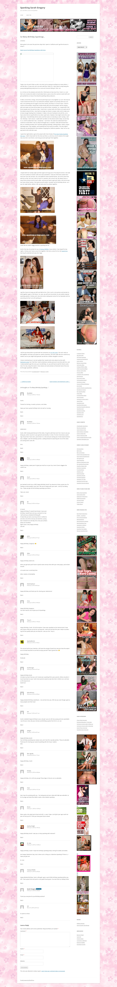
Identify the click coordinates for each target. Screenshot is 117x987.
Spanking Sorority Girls (82, 481)
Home (21, 15)
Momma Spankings (81, 428)
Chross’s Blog (80, 372)
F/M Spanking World (81, 380)
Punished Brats (80, 470)
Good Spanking (80, 460)
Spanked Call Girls (81, 475)
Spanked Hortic (80, 403)
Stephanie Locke (24, 362)
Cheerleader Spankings (82, 426)
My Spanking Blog (81, 391)
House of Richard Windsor (83, 384)
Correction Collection (82, 940)
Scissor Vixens (80, 502)
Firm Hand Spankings (82, 517)
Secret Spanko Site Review (83, 925)
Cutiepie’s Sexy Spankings (83, 374)
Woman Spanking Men (82, 531)
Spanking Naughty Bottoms (83, 407)
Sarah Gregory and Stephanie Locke (60, 381)
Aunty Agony (80, 361)
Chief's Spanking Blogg (82, 368)
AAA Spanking (80, 449)
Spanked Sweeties (81, 477)
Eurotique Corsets (81, 944)
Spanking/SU (80, 416)
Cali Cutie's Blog (80, 365)
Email (22, 955)
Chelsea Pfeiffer (31, 870)
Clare (28, 788)
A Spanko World (80, 353)
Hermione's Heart (81, 382)
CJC (28, 906)
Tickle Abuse (80, 504)
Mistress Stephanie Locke (83, 462)
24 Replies (22, 40)
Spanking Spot (80, 409)
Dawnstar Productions (82, 496)
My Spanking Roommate (83, 464)
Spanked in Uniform (81, 525)
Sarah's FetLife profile (82, 435)
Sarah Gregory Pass (81, 430)
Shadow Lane (80, 471)
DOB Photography (81, 498)
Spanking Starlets (81, 410)
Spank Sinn (65, 251)
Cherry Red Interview (82, 720)
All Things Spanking (81, 357)
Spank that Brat (80, 473)
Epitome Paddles (81, 942)
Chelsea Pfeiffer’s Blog (82, 367)
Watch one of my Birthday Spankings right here (33, 50)
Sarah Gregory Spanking (82, 431)
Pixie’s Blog (79, 393)
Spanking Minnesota (82, 405)
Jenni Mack (79, 386)
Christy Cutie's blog (81, 370)
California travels (25, 381)
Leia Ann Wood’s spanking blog (84, 388)
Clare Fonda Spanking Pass (83, 454)
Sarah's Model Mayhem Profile (84, 437)
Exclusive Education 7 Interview (84, 722)
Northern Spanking (81, 468)
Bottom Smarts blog (81, 363)
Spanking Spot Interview (82, 729)
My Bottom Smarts (81, 389)
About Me (28, 15)
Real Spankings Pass (81, 523)
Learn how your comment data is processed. (53, 971)
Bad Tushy (79, 451)
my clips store (54, 352)
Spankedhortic (31, 641)
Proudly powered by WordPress (27, 980)
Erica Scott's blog (81, 378)
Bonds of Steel (80, 935)
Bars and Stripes (80, 452)
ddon (28, 553)
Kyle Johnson (30, 692)
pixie (28, 536)
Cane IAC (79, 937)
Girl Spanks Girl (80, 458)
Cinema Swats (80, 938)
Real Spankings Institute (82, 521)
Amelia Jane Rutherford (82, 359)
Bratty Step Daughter (82, 492)
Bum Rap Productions (82, 513)
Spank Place (79, 401)
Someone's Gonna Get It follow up (85, 724)
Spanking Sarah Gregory (32, 7)
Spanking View (80, 412)
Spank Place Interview (82, 728)
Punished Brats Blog (81, 395)
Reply (21, 416)
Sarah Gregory (31, 889)
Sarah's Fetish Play (81, 433)
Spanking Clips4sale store (83, 439)
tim (28, 711)
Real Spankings (80, 519)
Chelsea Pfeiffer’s (44, 249)
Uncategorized (35, 371)
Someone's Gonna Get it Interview (85, 726)
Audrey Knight (31, 826)
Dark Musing (80, 376)
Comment (23, 931)
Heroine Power (80, 500)
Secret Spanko (80, 397)
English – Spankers (81, 515)
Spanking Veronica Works (83, 483)
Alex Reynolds (80, 355)
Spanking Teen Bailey (82, 529)
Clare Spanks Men (81, 494)
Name (22, 948)
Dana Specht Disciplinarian (83, 456)
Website (22, 961)
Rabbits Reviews (80, 923)
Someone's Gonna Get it (82, 399)
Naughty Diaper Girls (82, 466)
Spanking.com (80, 414)
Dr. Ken (29, 843)
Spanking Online (81, 527)
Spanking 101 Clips (81, 479)
